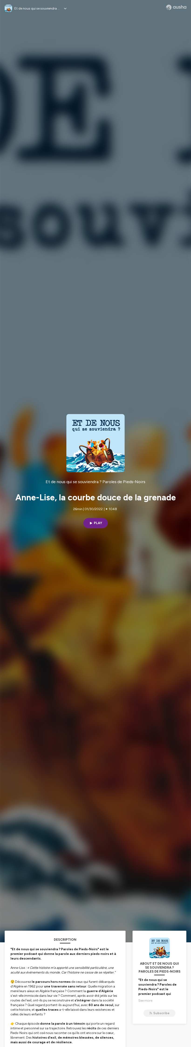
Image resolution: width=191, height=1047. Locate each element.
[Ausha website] (176, 7)
